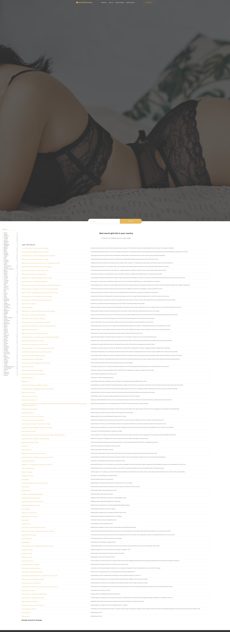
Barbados (6, 245)
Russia (5, 342)
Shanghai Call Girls (27, 475)
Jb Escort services (27, 553)
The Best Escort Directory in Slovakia (32, 420)
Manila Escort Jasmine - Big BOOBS (32, 501)
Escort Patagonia (27, 538)
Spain (5, 355)
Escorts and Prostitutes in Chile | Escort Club (35, 270)
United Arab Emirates (9, 366)
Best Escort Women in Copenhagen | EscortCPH (36, 322)
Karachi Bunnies (26, 449)
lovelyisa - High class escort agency (32, 494)
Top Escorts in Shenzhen (29, 535)
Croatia (5, 263)
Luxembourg (7, 307)
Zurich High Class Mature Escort (31, 568)
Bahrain (5, 243)
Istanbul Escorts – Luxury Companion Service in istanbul (38, 255)
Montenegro (7, 320)
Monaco (6, 319)
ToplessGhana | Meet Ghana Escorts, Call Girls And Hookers (39, 586)
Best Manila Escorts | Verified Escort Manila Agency (37, 266)
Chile (5, 257)
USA (5, 371)
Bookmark (103, 2)
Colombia (6, 260)
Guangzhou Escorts (27, 561)
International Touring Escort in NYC (32, 572)
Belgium (6, 248)
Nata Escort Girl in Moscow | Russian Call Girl (35, 333)
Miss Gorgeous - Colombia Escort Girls (33, 598)
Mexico (5, 316)
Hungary (6, 281)
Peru (5, 333)
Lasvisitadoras (26, 542)
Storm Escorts (26, 509)
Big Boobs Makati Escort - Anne (31, 505)
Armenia (6, 237)
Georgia (6, 276)
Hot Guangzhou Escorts (29, 431)
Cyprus (5, 264)
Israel (5, 290)
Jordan (5, 297)
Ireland (5, 287)
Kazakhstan (6, 299)
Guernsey (6, 280)
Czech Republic (7, 266)
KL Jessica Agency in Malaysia (30, 564)
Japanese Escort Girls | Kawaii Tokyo (32, 370)
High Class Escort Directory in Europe (33, 340)
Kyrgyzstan (6, 300)
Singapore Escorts (27, 549)
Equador (6, 271)
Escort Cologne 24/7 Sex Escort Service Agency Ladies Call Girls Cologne (43, 435)
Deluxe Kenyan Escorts (28, 392)
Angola (5, 234)
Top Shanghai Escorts (28, 461)
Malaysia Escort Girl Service (30, 516)
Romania (6, 340)
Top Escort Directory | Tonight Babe (32, 359)
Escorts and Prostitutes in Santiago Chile (34, 274)
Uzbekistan (6, 372)
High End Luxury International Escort (33, 579)
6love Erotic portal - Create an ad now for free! (35, 438)
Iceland (5, 283)
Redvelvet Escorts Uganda (29, 409)
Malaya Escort (26, 616)
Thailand (6, 362)
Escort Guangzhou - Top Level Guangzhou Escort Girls (38, 348)
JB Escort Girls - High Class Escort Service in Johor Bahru (38, 311)
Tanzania (6, 360)
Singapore (6, 348)
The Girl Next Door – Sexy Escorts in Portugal (35, 248)
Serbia (5, 345)
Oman (5, 327)
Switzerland (7, 358)
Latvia (5, 302)
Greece (5, 279)
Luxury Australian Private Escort (31, 583)
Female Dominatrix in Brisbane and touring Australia (37, 457)
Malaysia (6, 312)
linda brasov (25, 487)
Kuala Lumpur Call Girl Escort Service (33, 416)
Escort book (25, 520)
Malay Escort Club (27, 557)
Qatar (5, 339)
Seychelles (6, 346)
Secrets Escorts (26, 490)
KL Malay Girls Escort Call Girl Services (33, 605)
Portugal (6, 337)
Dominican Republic (8, 268)
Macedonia (6, 310)
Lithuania (6, 306)
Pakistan (6, 329)
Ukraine (5, 365)
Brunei (5, 251)
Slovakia (6, 349)
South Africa (7, 352)
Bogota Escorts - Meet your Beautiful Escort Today (37, 278)
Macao (5, 309)
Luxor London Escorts (28, 468)
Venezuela (6, 373)
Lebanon (6, 303)
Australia (6, 238)
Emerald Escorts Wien (28, 590)
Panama (6, 330)
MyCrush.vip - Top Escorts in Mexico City (33, 315)
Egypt (5, 270)
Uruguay (6, 369)
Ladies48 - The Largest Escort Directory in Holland (37, 464)
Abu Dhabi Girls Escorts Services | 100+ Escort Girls (37, 352)
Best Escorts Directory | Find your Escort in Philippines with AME (41, 263)
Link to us (111, 2)
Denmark (6, 267)
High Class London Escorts (30, 396)
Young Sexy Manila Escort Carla (31, 498)
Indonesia (6, 286)
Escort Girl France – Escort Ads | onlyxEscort (35, 281)
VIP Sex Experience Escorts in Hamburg (33, 374)
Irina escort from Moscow (29, 303)
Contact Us (148, 2)
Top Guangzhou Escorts (29, 609)
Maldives (6, 313)
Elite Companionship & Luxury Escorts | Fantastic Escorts (39, 326)
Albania (5, 233)
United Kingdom (8, 368)
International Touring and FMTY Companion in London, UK (39, 575)
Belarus (5, 247)
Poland (5, 336)
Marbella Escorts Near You (29, 400)
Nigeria (5, 325)
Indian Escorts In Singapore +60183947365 (34, 594)
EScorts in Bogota (27, 472)
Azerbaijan (6, 241)
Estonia (5, 273)
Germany (6, 277)
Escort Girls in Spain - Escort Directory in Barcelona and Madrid (40, 337)
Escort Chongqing (27, 377)
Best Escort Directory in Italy (30, 442)
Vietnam (6, 375)
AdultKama (25, 381)
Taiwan (5, 359)
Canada (5, 256)
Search (131, 221)
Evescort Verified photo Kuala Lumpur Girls (34, 483)
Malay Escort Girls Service (29, 512)
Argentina (6, 235)
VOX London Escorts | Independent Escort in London (37, 546)
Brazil (5, 250)
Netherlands (7, 323)
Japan (5, 294)
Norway (5, 326)
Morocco (6, 322)
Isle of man (6, 289)
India (5, 284)
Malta (5, 314)
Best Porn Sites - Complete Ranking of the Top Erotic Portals (40, 292)
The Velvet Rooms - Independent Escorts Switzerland (37, 389)
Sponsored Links (130, 2)
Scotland (6, 343)
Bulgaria (6, 253)
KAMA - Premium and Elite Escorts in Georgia (35, 259)
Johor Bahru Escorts (28, 412)
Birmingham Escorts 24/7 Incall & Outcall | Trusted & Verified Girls (41, 285)
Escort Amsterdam (27, 307)
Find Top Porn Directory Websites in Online (34, 385)
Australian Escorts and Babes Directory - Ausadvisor (37, 427)
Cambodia (6, 254)
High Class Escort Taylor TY (30, 329)
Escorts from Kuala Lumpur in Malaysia (33, 318)
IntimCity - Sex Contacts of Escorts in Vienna (35, 344)
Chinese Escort (26, 612)
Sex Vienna (25, 446)
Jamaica (6, 293)
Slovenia (6, 350)
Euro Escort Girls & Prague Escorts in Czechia (35, 252)
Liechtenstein (7, 304)
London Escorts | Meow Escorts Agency (33, 355)
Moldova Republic (8, 317)
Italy (5, 291)
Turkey (5, 363)
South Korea (7, 353)
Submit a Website (119, 2)
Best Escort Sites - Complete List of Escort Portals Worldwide (40, 289)
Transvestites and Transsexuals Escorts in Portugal (37, 296)
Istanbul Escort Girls (28, 366)
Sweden (6, 356)
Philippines (6, 335)
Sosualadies (25, 479)
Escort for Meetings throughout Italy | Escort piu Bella (38, 531)
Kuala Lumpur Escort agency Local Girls (34, 527)
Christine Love (26, 524)
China (5, 258)
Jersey (5, 296)
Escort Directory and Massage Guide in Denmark (36, 363)
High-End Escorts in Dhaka (30, 601)
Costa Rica (6, 261)
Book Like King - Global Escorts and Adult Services (37, 300)
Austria (5, 240)
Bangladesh (7, 244)
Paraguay (6, 332)
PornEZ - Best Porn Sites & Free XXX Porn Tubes (36, 424)
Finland (5, 274)
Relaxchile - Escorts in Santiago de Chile (33, 453)
